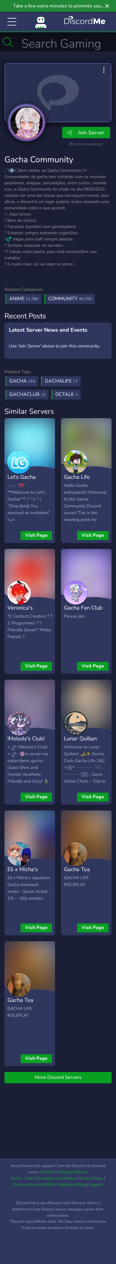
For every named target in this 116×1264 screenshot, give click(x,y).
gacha (22, 381)
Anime (23, 298)
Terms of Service (27, 1184)
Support (96, 1184)
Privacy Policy (91, 1178)
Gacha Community (38, 159)
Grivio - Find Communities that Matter (43, 1178)
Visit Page (36, 535)
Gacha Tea (77, 869)
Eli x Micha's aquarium (22, 873)
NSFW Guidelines (59, 1184)
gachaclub (27, 394)
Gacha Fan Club (83, 607)
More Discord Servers (58, 1077)
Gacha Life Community (77, 481)
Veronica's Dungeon (20, 612)
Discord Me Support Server (64, 1172)
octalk (66, 394)
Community (70, 298)
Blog (82, 1184)
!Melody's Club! (26, 738)
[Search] (8, 42)
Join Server (91, 132)
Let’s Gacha (21, 477)
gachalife (61, 381)
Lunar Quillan (80, 738)
